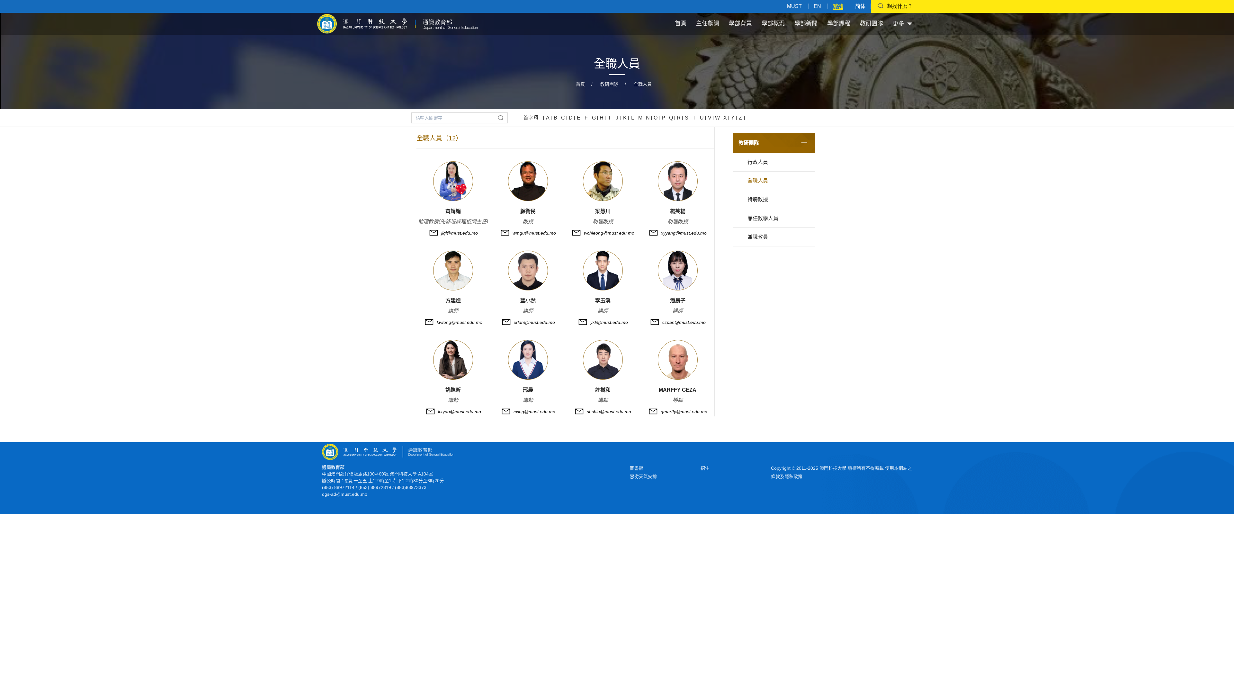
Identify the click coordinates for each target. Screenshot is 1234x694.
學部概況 (773, 23)
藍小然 (528, 300)
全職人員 (643, 84)
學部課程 (838, 23)
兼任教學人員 (762, 218)
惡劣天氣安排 (643, 476)
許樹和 (603, 390)
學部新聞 (806, 23)
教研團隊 (871, 23)
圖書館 (636, 468)
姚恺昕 (453, 390)
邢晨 (528, 390)
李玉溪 (603, 300)
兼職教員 (757, 237)
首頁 (680, 23)
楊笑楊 (677, 211)
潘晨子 (677, 300)
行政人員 (757, 162)
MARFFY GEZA (677, 390)
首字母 (531, 117)
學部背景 (740, 23)
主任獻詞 (707, 23)
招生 (705, 468)
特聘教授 (757, 199)
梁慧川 (603, 211)
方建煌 (453, 300)
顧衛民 (528, 211)
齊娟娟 (453, 211)
